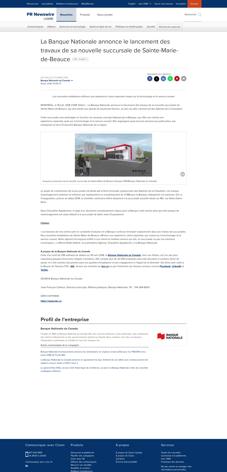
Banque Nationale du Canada (59, 329)
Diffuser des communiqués (84, 462)
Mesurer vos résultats (81, 465)
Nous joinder (105, 15)
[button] (113, 155)
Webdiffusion (87, 3)
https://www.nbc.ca (51, 301)
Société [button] (151, 26)
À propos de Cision (125, 455)
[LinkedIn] (27, 465)
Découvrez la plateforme (82, 452)
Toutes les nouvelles (171, 452)
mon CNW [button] (144, 3)
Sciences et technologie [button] (72, 26)
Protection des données (172, 462)
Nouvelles (66, 15)
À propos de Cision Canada (129, 452)
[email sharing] (183, 79)
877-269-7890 (35, 452)
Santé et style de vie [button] (100, 26)
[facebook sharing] (149, 79)
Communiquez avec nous (37, 462)
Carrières (120, 458)
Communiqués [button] (35, 26)
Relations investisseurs (67, 3)
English (131, 3)
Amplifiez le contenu (80, 468)
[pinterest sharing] (177, 79)
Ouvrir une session (164, 3)
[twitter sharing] (156, 79)
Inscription (181, 3)
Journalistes (47, 3)
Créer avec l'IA (78, 458)
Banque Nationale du (124, 255)
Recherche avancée (170, 27)
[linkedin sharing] (163, 79)
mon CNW (166, 458)
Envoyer (194, 3)
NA (72, 266)
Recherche (190, 14)
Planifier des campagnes (82, 455)
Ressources (32, 3)
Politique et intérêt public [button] (129, 26)
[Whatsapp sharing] (170, 79)
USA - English (79, 59)
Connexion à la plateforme (173, 455)
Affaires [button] (51, 26)
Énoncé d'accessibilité (126, 462)
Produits (85, 15)
